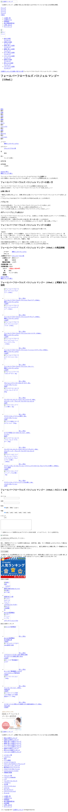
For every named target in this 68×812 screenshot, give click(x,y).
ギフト (3, 123)
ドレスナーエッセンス (10, 781)
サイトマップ (8, 26)
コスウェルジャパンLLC (11, 770)
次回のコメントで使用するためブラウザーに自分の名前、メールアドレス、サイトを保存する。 (31, 532)
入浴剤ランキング (6, 71)
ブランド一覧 (8, 775)
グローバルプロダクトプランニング (14, 763)
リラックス (4, 126)
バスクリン (7, 756)
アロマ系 (20, 71)
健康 (2, 119)
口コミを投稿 (4, 551)
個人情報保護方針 (9, 23)
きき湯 (6, 784)
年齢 (2, 511)
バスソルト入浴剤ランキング (12, 752)
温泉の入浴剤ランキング (11, 748)
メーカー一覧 (8, 755)
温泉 (2, 130)
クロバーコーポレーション (12, 769)
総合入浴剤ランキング (10, 738)
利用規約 (6, 21)
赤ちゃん (3, 133)
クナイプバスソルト (10, 786)
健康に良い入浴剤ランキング (12, 743)
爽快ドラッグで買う (7, 173)
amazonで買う (5, 171)
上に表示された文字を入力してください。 (13, 538)
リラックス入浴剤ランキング (12, 746)
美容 (2, 116)
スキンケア (7, 148)
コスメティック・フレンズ (12, 765)
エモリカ (6, 788)
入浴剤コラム (8, 19)
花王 (5, 758)
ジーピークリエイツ (10, 762)
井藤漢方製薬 (8, 772)
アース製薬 (7, 760)
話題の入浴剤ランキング (11, 739)
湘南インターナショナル (11, 143)
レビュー (3, 515)
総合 (2, 109)
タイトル (3, 496)
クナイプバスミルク (10, 791)
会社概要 (6, 803)
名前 (2, 501)
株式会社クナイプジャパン (12, 767)
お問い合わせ (8, 25)
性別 (2, 506)
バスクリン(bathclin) (10, 777)
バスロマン (7, 782)
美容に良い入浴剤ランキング (12, 741)
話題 (2, 112)
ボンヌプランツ (8, 789)
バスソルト (4, 137)
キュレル (6, 793)
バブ (5, 779)
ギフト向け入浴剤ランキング (12, 745)
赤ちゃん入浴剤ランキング (12, 750)
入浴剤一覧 (7, 18)
